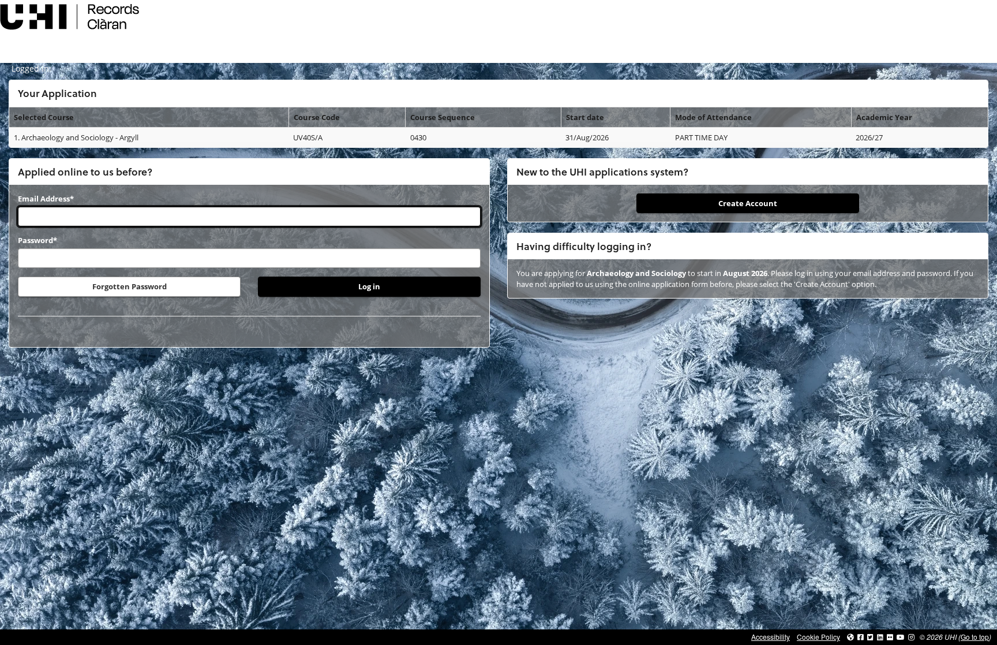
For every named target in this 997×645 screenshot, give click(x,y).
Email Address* (46, 198)
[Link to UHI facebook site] (860, 637)
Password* (37, 240)
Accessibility (770, 637)
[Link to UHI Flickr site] (890, 637)
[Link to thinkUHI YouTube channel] (901, 637)
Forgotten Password (129, 286)
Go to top (975, 637)
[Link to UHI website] (850, 637)
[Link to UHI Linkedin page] (880, 637)
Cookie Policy (818, 637)
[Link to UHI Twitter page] (870, 637)
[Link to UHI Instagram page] (911, 637)
